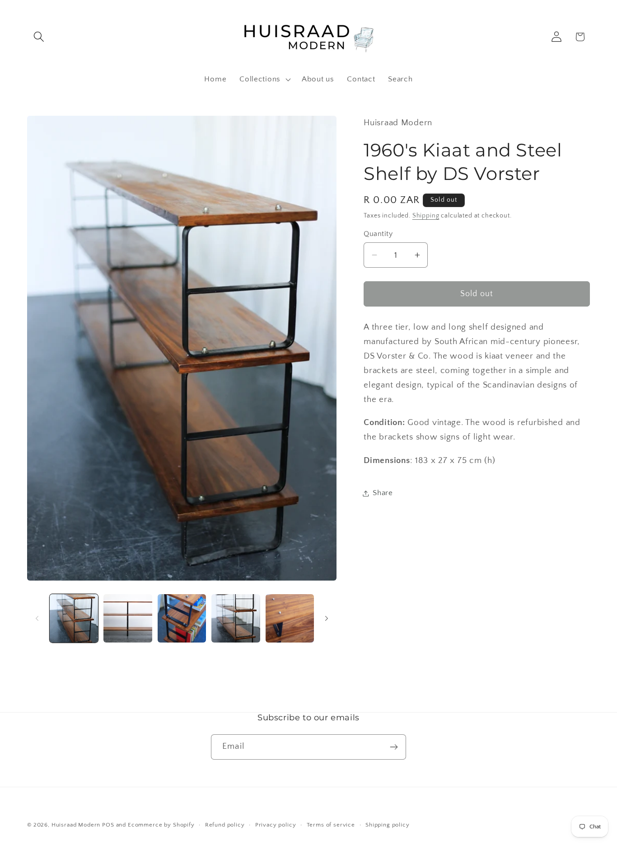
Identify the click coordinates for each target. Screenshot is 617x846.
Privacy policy (275, 825)
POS (108, 825)
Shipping (425, 215)
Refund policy (225, 825)
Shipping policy (387, 825)
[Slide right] (327, 619)
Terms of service (331, 825)
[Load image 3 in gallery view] (182, 618)
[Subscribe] (394, 747)
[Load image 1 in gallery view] (74, 618)
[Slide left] (37, 619)
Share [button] (383, 493)
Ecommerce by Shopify (161, 825)
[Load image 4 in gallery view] (235, 618)
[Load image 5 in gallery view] (290, 618)
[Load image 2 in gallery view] (127, 618)
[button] (39, 37)
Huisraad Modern (76, 825)
